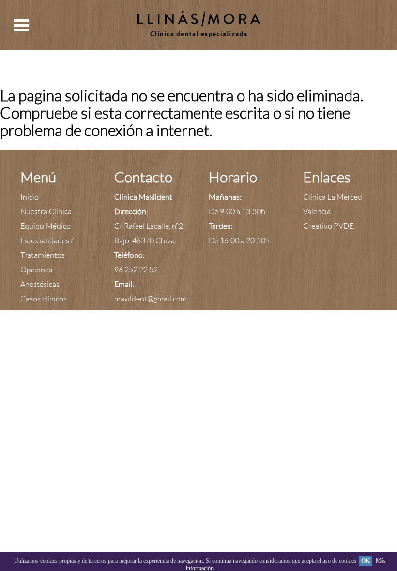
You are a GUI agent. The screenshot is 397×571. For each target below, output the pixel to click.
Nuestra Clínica (46, 212)
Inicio (29, 197)
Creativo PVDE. (329, 226)
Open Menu (21, 25)
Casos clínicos (43, 299)
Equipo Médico (45, 226)
